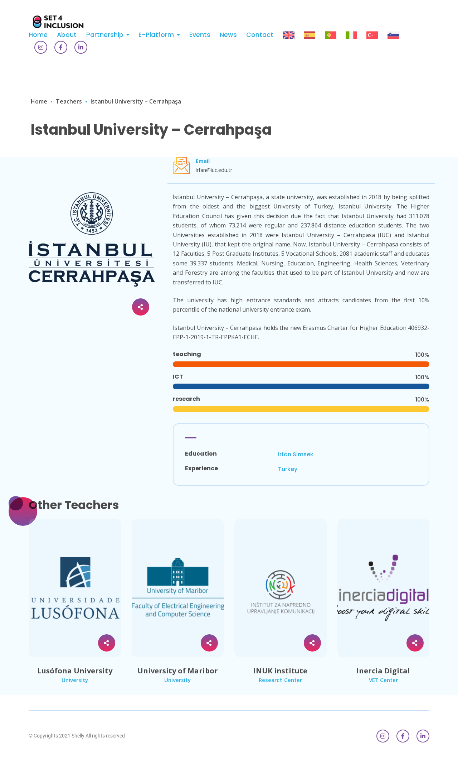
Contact (259, 34)
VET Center (383, 679)
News (228, 34)
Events (199, 34)
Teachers (69, 101)
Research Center (280, 679)
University (75, 679)
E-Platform (156, 34)
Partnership (104, 34)
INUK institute (280, 671)
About (67, 34)
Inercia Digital (383, 671)
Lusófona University (74, 671)
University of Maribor (177, 671)
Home (38, 34)
